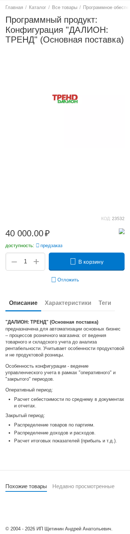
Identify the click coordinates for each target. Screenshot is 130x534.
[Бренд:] (122, 230)
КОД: (106, 218)
